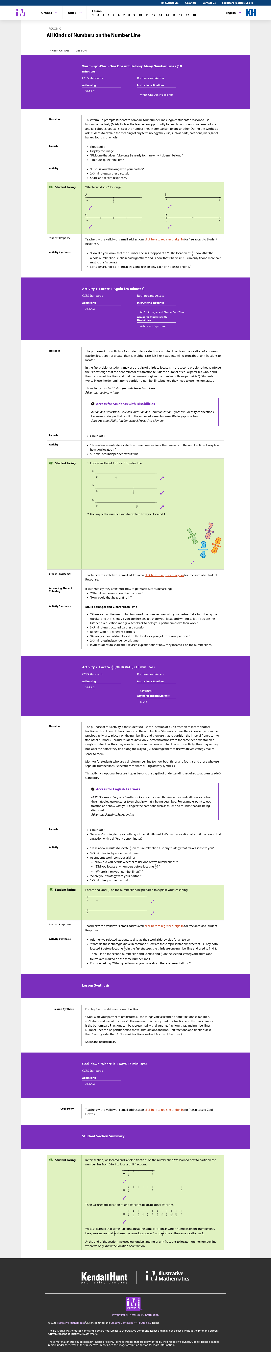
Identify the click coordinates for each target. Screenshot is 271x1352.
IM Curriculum (170, 3)
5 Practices (146, 690)
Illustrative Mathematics (71, 1322)
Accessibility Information (144, 1315)
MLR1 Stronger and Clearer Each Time (162, 312)
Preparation (59, 50)
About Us (190, 3)
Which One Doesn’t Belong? (156, 94)
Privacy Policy (120, 1315)
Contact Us (209, 3)
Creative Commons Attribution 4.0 (131, 1322)
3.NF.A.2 (90, 91)
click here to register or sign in (164, 239)
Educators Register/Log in (237, 3)
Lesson (81, 50)
